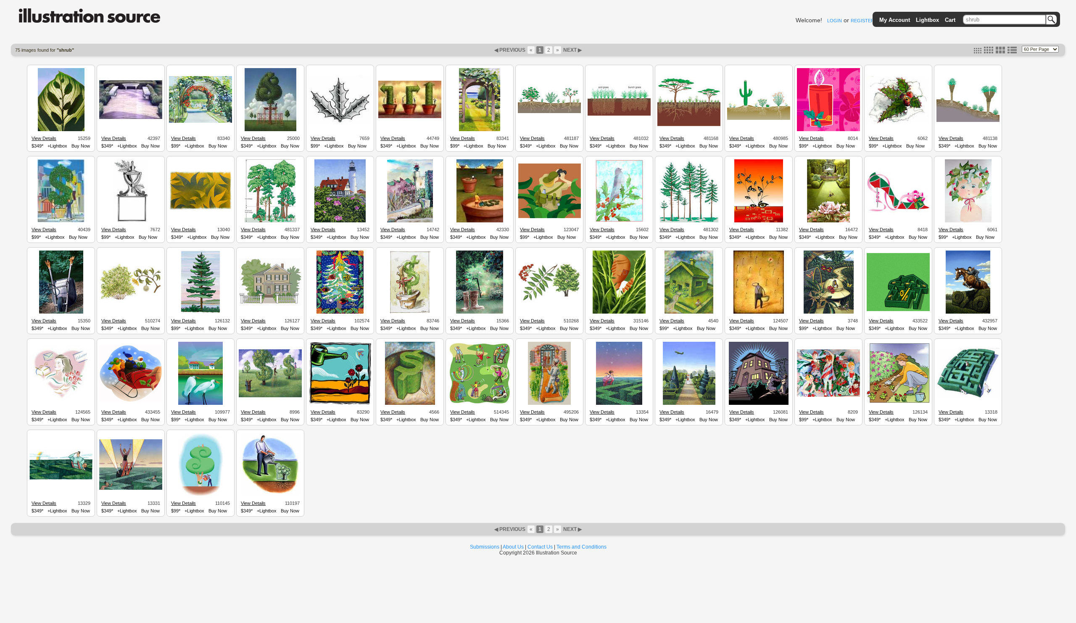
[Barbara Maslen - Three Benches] (130, 118)
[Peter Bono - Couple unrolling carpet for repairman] (549, 403)
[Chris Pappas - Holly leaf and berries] (340, 123)
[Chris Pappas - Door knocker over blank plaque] (130, 221)
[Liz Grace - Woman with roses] (60, 400)
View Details (44, 138)
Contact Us (540, 547)
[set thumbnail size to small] (977, 52)
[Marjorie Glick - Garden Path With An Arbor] (479, 130)
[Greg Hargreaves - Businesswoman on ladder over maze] (619, 403)
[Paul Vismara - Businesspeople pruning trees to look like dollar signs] (270, 396)
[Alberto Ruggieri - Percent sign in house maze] (898, 310)
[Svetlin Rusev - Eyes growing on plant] (758, 221)
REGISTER (862, 20)
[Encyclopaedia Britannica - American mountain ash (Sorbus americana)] (549, 300)
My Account (894, 20)
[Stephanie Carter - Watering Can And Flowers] (340, 403)
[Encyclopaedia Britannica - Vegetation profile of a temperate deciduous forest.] (270, 221)
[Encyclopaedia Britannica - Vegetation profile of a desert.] (758, 118)
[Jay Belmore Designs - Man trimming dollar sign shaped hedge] (410, 403)
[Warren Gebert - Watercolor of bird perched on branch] (619, 221)
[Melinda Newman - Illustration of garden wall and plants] (410, 221)
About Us (513, 547)
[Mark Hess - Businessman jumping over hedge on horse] (968, 312)
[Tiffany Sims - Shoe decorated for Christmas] (898, 211)
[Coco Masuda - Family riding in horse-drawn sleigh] (130, 401)
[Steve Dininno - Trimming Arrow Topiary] (409, 117)
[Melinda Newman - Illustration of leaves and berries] (898, 122)
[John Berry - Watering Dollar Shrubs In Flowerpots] (479, 221)
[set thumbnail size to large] (1000, 52)
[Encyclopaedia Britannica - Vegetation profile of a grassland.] (619, 114)
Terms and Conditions (581, 547)
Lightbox (927, 20)
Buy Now (80, 145)
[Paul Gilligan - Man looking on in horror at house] (759, 403)
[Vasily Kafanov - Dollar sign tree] (60, 221)
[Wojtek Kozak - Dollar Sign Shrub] (410, 312)
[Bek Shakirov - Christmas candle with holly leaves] (828, 130)
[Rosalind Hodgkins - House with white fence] (270, 304)
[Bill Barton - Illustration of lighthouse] (340, 221)
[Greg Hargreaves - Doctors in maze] (968, 397)
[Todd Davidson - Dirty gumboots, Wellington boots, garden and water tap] (479, 312)
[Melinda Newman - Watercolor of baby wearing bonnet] (968, 221)
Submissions (484, 547)
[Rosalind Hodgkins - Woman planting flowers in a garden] (898, 402)
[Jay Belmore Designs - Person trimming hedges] (689, 312)
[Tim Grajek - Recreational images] (479, 403)
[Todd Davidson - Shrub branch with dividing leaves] (61, 130)
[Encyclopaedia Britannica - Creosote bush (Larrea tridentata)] (130, 299)
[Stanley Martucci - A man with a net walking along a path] (829, 312)
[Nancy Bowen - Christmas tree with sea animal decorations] (340, 312)
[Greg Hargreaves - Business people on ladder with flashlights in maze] (130, 488)
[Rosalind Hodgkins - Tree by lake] (200, 312)
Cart (950, 20)
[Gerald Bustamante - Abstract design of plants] (200, 209)
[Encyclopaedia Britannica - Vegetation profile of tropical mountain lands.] (968, 121)
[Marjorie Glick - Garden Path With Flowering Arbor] (200, 121)
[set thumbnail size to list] (1012, 52)
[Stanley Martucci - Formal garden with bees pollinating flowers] (828, 221)
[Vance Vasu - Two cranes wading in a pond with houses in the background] (200, 403)
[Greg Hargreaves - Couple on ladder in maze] (60, 478)
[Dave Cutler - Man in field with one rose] (758, 312)
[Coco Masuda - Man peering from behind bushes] (619, 312)
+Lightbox (57, 145)
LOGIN (834, 20)
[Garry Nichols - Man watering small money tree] (270, 495)
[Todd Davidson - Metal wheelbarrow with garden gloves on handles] (61, 312)
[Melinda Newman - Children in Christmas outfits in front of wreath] (828, 395)
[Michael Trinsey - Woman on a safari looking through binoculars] (549, 217)
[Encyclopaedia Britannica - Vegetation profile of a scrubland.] (549, 112)
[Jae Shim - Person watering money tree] (200, 495)
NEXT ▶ (572, 50)
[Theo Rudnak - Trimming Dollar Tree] (270, 130)
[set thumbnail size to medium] (988, 52)
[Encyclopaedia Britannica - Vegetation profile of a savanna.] (688, 125)
